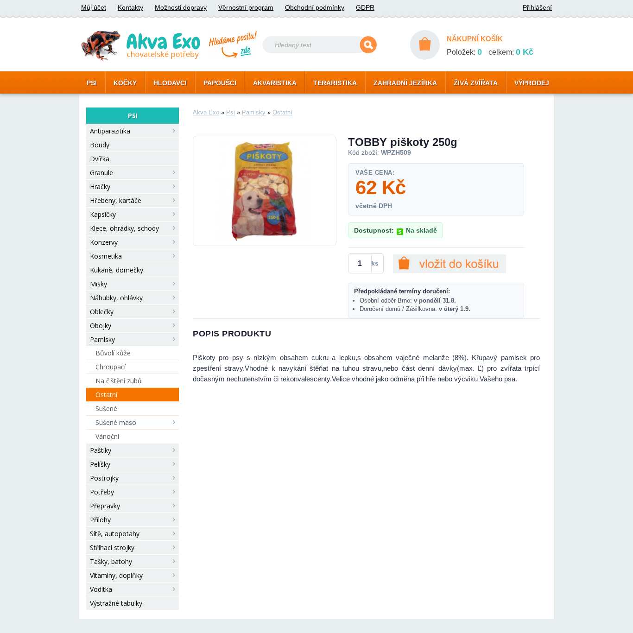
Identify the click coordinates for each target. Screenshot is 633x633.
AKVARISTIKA (275, 83)
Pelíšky (100, 464)
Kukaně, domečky (116, 270)
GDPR (365, 7)
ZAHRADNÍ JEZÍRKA (405, 83)
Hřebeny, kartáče (115, 200)
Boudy (99, 144)
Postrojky (104, 478)
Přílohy (100, 519)
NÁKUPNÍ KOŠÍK (475, 39)
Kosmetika (106, 256)
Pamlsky (102, 339)
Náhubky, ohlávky (116, 297)
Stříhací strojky (112, 547)
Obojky (100, 325)
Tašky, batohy (111, 561)
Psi (230, 112)
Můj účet (93, 7)
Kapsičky (103, 214)
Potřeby (102, 491)
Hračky (100, 186)
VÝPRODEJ (531, 83)
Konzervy (104, 242)
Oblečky (102, 311)
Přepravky (105, 505)
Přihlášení (537, 7)
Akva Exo (206, 112)
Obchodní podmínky (314, 7)
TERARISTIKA (335, 83)
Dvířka (99, 158)
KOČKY (125, 83)
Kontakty (130, 7)
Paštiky (100, 450)
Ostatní (106, 394)
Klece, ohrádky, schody (124, 228)
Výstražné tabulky (116, 603)
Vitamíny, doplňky (116, 575)
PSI (92, 83)
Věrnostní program (245, 7)
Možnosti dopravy (181, 7)
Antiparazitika (110, 131)
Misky (98, 283)
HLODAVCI (170, 83)
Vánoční (107, 436)
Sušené (106, 408)
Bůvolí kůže (113, 352)
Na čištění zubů (118, 380)
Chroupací (110, 366)
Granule (101, 172)
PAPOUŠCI (219, 83)
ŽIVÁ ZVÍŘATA (476, 83)
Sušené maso (115, 422)
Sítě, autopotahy (114, 533)
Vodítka (101, 589)
